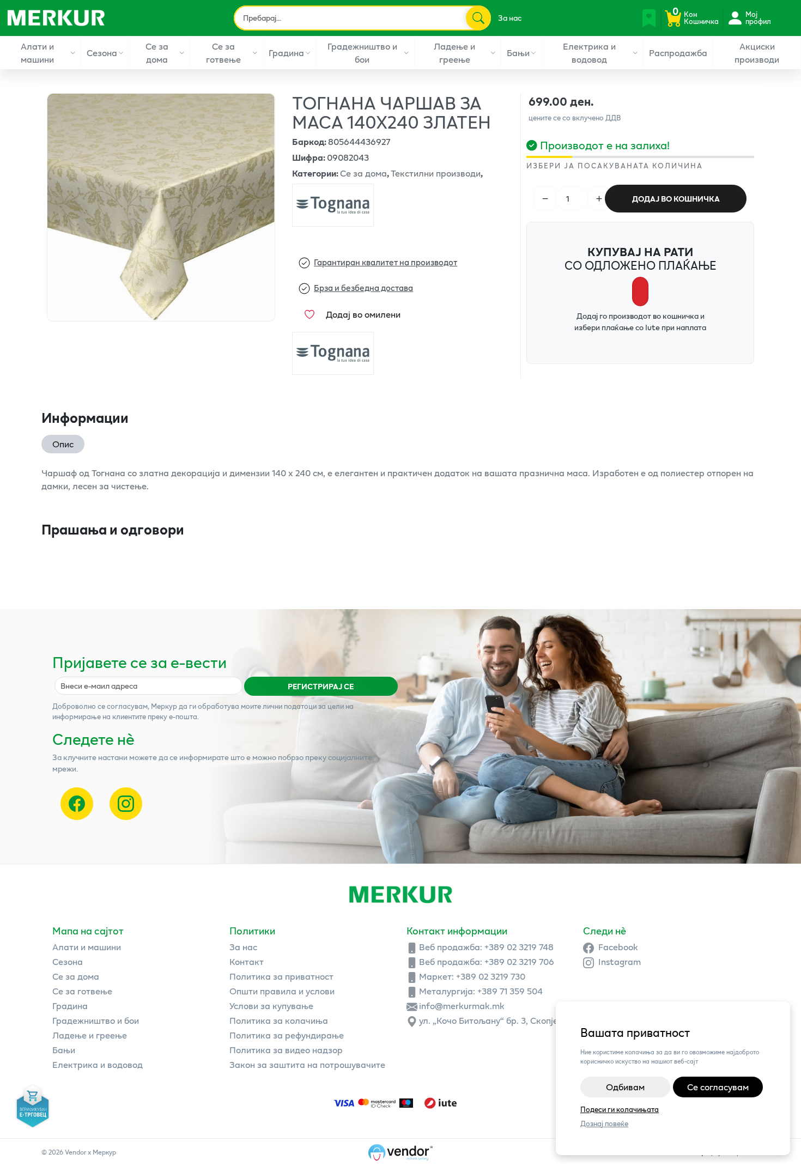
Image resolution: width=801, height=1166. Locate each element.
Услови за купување (271, 1005)
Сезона (102, 52)
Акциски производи (757, 52)
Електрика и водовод (589, 52)
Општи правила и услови (282, 991)
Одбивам (625, 1087)
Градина (286, 52)
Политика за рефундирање (286, 1035)
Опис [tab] (63, 444)
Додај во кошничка (676, 198)
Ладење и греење (454, 52)
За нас (509, 17)
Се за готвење (223, 52)
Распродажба (678, 52)
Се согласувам (718, 1087)
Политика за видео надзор (286, 1049)
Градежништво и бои (362, 52)
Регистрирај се (321, 686)
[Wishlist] (649, 18)
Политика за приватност (281, 976)
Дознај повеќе (604, 1124)
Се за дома (156, 52)
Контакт (246, 961)
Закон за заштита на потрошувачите (307, 1064)
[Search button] (478, 18)
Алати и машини (37, 52)
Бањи (518, 52)
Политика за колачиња (278, 1020)
